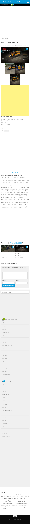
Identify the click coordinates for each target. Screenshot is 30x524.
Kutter (4, 335)
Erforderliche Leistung (11, 498)
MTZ (12, 505)
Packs (4, 365)
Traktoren (5, 326)
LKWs (4, 329)
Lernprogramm (6, 374)
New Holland (15, 505)
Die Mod (23, 495)
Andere (4, 352)
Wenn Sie (6, 508)
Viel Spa (23, 507)
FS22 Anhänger (4, 38)
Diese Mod (12, 496)
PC (18, 505)
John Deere (21, 502)
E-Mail (17, 280)
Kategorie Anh (6, 130)
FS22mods (4, 45)
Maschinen (12, 503)
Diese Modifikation (17, 496)
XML (9, 508)
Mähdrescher (6, 332)
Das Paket (9, 495)
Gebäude (5, 355)
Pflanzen (21, 505)
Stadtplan (5, 323)
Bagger (4, 342)
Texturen (5, 368)
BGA (4, 495)
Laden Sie (4, 503)
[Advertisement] (15, 22)
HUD (17, 500)
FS (14, 500)
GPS (15, 500)
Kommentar (5, 271)
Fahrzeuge (5, 339)
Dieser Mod (23, 496)
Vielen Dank (18, 507)
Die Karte (18, 495)
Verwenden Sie (12, 507)
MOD (10, 505)
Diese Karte (8, 496)
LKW (7, 503)
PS (5, 506)
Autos (4, 348)
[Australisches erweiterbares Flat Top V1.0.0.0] (8, 248)
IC (18, 500)
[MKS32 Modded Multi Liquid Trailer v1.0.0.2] (22, 248)
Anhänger (5, 371)
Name (4, 280)
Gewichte (5, 358)
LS (8, 503)
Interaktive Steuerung (11, 502)
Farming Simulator (9, 500)
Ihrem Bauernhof (22, 500)
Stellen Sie (8, 507)
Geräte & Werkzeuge (7, 345)
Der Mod (14, 495)
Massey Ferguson (19, 503)
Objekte (5, 361)
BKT (6, 495)
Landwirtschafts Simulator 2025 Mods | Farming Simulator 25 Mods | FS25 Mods (12, 2)
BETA (2, 495)
